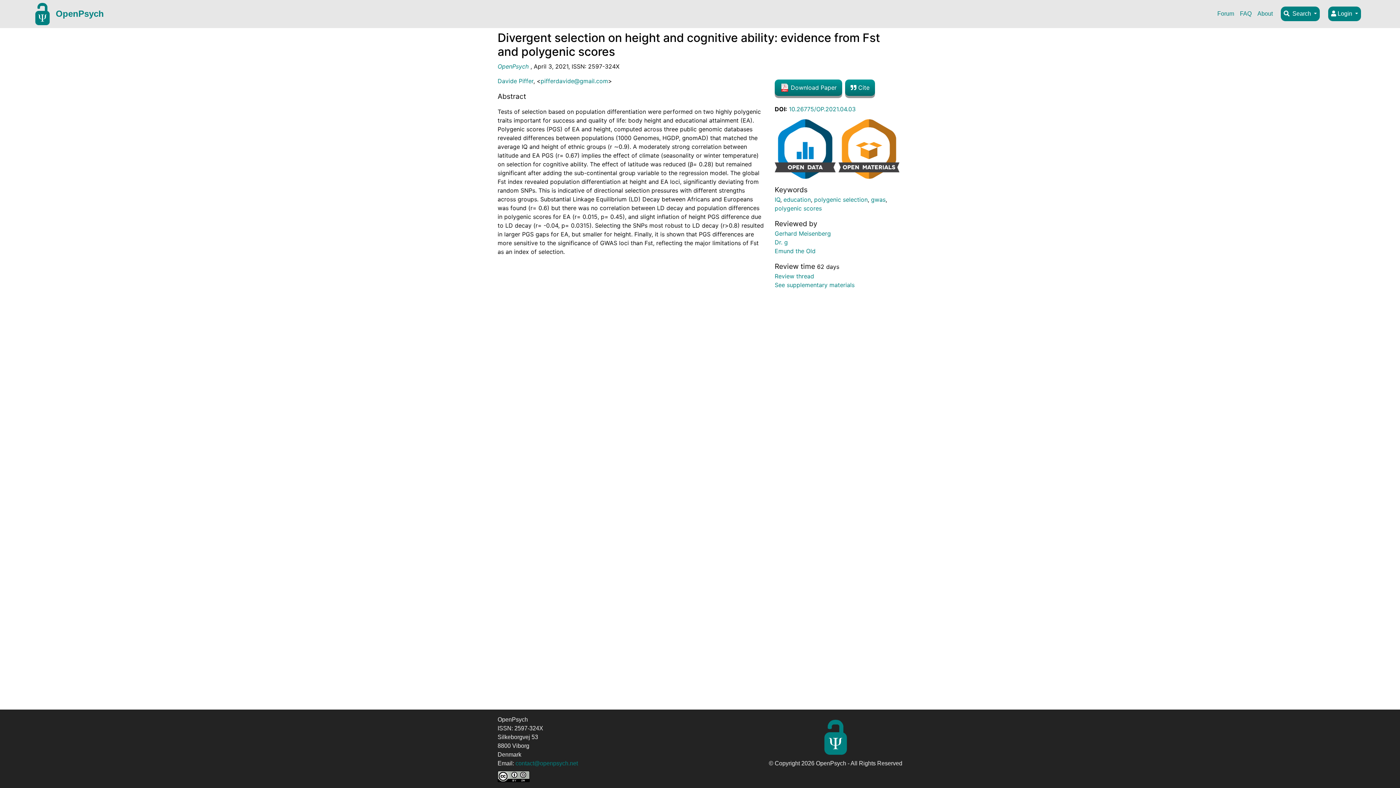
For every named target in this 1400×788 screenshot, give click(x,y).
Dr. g (781, 242)
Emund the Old (795, 251)
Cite (863, 87)
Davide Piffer (515, 81)
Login (1345, 14)
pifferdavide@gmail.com (574, 81)
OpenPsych (80, 14)
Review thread (794, 276)
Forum (1225, 14)
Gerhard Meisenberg (803, 233)
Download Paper (813, 87)
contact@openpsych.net (547, 763)
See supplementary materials (815, 285)
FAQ (1246, 14)
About (1265, 14)
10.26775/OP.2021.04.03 (822, 109)
